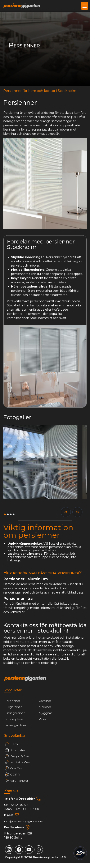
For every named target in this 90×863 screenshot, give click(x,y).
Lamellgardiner (15, 725)
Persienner (12, 701)
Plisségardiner (14, 713)
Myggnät (45, 713)
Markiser (45, 707)
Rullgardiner (13, 707)
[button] (84, 6)
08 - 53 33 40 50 (16, 805)
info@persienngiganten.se (23, 821)
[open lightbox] (40, 462)
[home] (21, 5)
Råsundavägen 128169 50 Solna (18, 835)
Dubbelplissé (13, 719)
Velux (42, 719)
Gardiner (45, 701)
